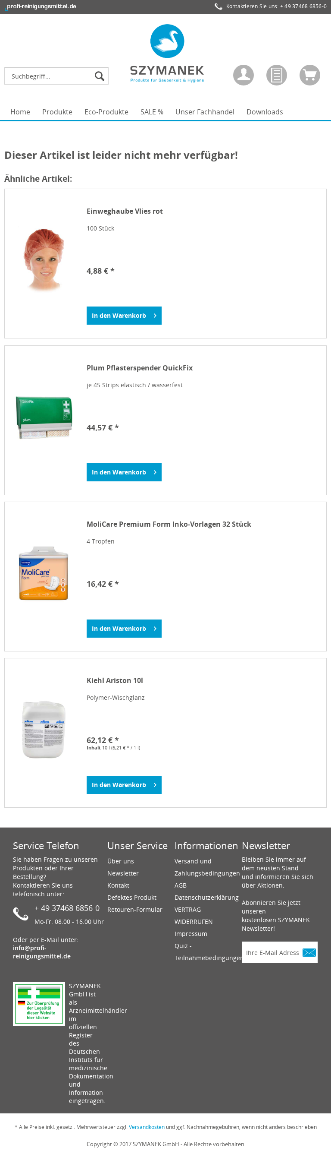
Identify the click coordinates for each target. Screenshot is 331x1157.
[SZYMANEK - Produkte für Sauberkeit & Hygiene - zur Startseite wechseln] (168, 53)
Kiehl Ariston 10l (115, 680)
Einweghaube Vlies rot (125, 211)
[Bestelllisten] (276, 75)
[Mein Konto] (243, 75)
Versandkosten (147, 1127)
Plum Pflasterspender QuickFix (140, 368)
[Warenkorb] (310, 75)
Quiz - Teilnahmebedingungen (206, 952)
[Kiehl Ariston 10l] (43, 729)
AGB (181, 885)
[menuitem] (58, 76)
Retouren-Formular (134, 909)
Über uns (120, 861)
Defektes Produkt (131, 897)
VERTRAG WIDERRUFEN (194, 915)
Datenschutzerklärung (206, 897)
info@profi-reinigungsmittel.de (42, 952)
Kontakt (118, 885)
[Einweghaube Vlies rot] (43, 260)
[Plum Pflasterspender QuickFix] (43, 417)
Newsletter (123, 873)
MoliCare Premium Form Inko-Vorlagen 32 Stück (169, 524)
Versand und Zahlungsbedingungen (206, 867)
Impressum (191, 933)
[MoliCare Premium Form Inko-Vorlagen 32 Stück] (43, 573)
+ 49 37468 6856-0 (303, 6)
